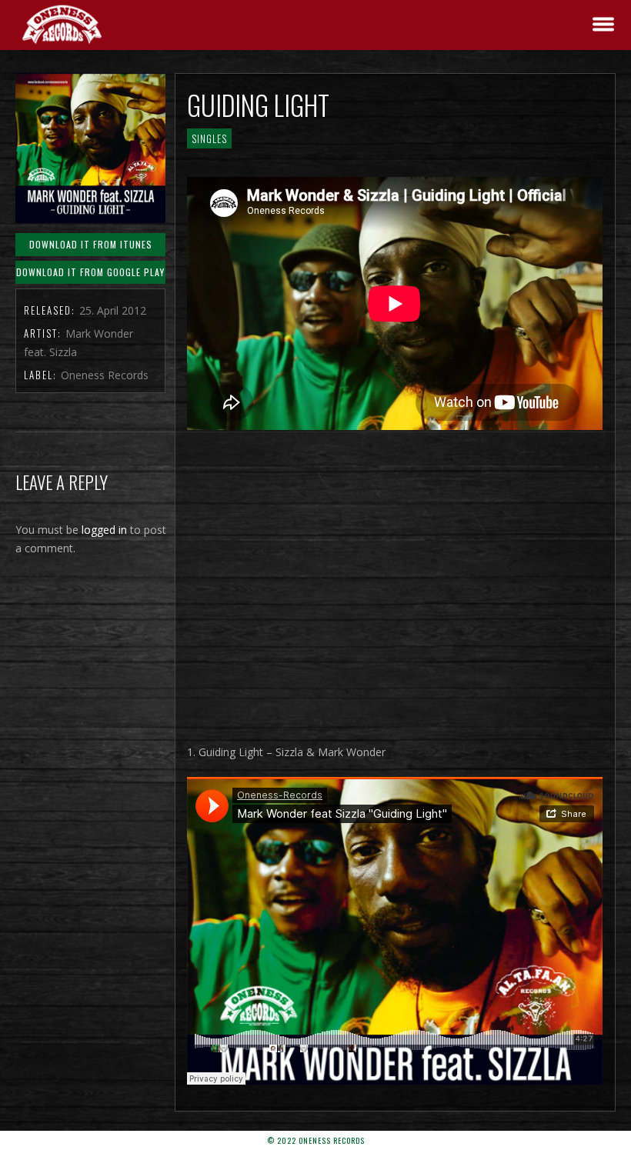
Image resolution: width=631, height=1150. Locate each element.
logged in (104, 529)
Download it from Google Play (90, 271)
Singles (209, 138)
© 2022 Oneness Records (316, 1140)
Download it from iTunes (90, 244)
